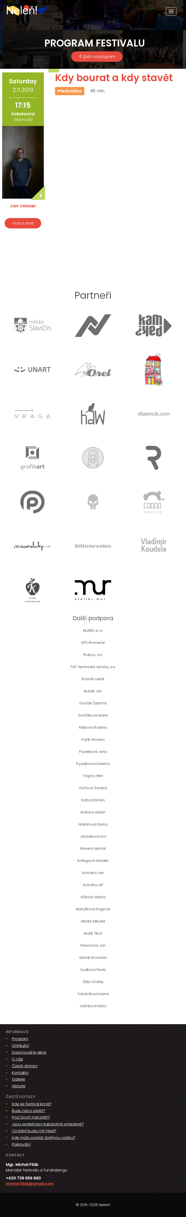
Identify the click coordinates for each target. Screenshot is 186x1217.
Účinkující (20, 1045)
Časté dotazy (25, 1066)
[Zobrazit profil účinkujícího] (23, 162)
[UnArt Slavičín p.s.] (32, 369)
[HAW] (93, 414)
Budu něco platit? (28, 1111)
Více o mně (23, 223)
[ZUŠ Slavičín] (153, 369)
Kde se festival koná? (32, 1104)
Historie (18, 1086)
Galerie (18, 1079)
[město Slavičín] (32, 325)
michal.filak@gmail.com (30, 1183)
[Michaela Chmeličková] (93, 458)
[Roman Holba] (153, 458)
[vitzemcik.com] (153, 414)
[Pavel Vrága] (32, 414)
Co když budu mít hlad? (34, 1131)
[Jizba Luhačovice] (32, 590)
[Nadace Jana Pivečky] (93, 325)
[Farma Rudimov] (153, 502)
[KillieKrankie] (93, 546)
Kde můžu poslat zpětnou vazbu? (43, 1137)
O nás (17, 1059)
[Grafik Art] (32, 458)
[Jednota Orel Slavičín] (93, 369)
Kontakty (20, 1073)
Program (20, 1039)
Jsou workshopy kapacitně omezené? (48, 1124)
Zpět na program (99, 56)
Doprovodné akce (29, 1052)
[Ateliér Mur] (93, 590)
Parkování (21, 1144)
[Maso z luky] (32, 546)
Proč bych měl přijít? (31, 1117)
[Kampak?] (153, 325)
